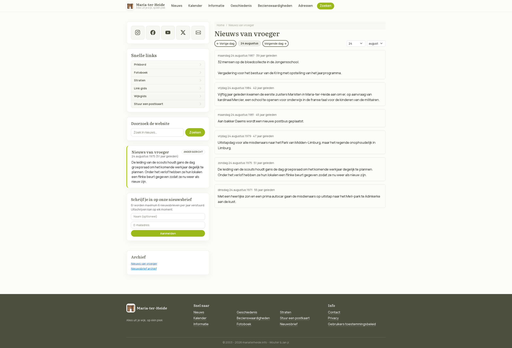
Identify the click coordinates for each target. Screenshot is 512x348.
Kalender (195, 6)
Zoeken (325, 6)
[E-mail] (198, 32)
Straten (285, 312)
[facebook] (153, 32)
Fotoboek (244, 324)
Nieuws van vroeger (144, 263)
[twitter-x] (183, 32)
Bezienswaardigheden (275, 6)
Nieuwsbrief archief (144, 268)
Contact (334, 312)
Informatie (216, 6)
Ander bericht (193, 151)
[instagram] (138, 32)
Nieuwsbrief (289, 324)
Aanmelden (168, 233)
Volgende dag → (275, 43)
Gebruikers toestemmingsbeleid (352, 324)
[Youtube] (168, 32)
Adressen (305, 6)
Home (220, 25)
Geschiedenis (241, 6)
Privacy (333, 318)
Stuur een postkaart (295, 318)
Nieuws (176, 6)
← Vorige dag (225, 43)
